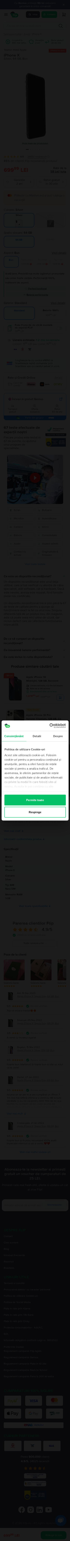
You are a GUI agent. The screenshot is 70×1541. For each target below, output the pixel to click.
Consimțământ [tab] (14, 736)
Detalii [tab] (37, 736)
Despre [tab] (58, 736)
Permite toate (35, 799)
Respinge (35, 812)
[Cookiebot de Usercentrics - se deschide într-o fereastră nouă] (50, 725)
